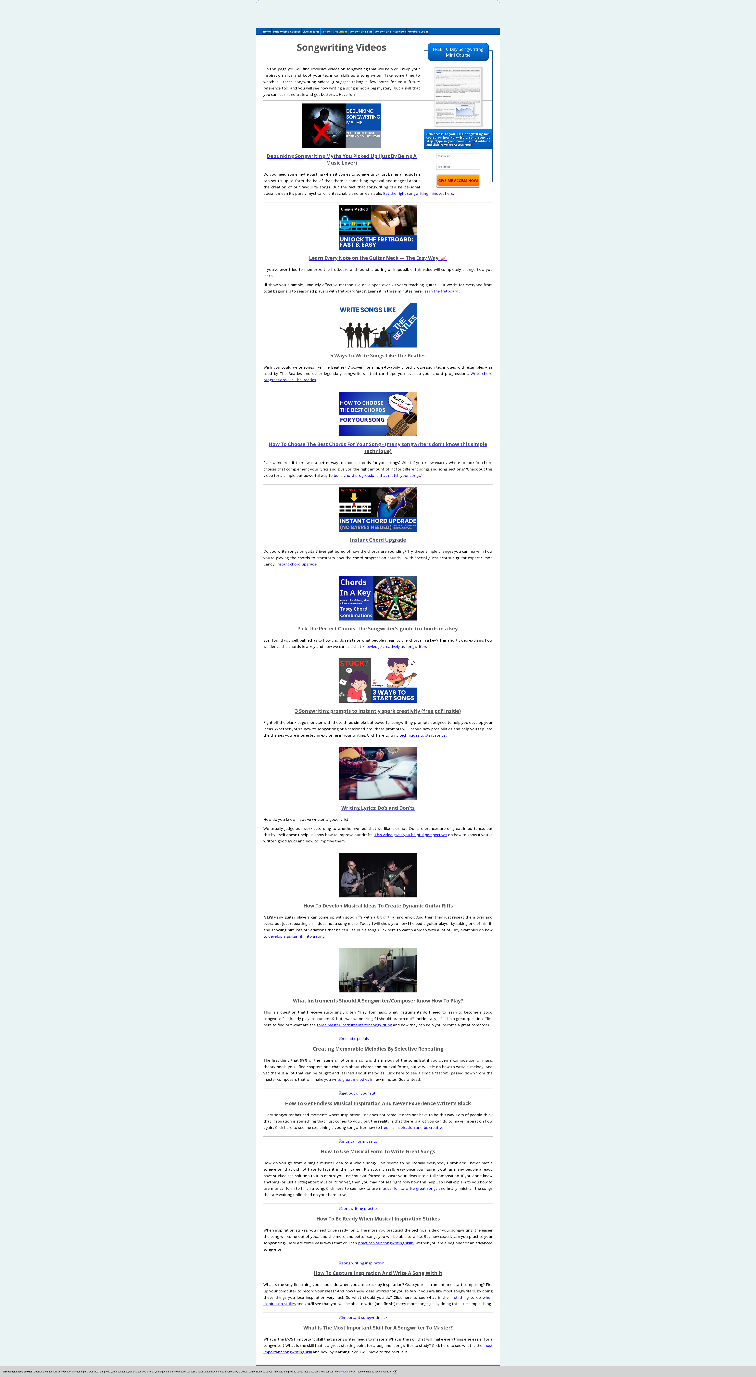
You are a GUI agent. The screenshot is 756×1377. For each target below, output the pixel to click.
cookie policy (348, 1371)
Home (267, 31)
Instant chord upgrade (296, 564)
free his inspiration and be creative (412, 1127)
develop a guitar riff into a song (296, 936)
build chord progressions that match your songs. (377, 475)
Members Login (418, 31)
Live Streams (311, 31)
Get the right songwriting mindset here (418, 193)
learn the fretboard (441, 291)
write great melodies (350, 1079)
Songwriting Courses (287, 31)
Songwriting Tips (360, 31)
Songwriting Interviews (390, 31)
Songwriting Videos (334, 31)
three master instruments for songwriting (354, 1025)
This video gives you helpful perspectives (410, 834)
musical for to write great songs (408, 1188)
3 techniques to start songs (421, 735)
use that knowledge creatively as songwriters (386, 646)
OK (395, 1371)
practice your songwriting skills (386, 1243)
